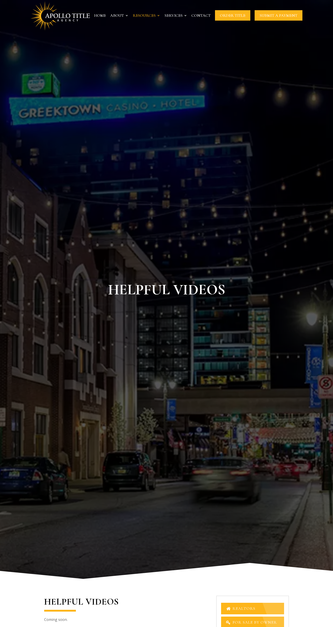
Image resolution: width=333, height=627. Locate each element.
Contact (201, 16)
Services (173, 16)
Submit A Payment (278, 15)
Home (100, 16)
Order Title (232, 15)
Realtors (243, 608)
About (117, 16)
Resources (144, 16)
